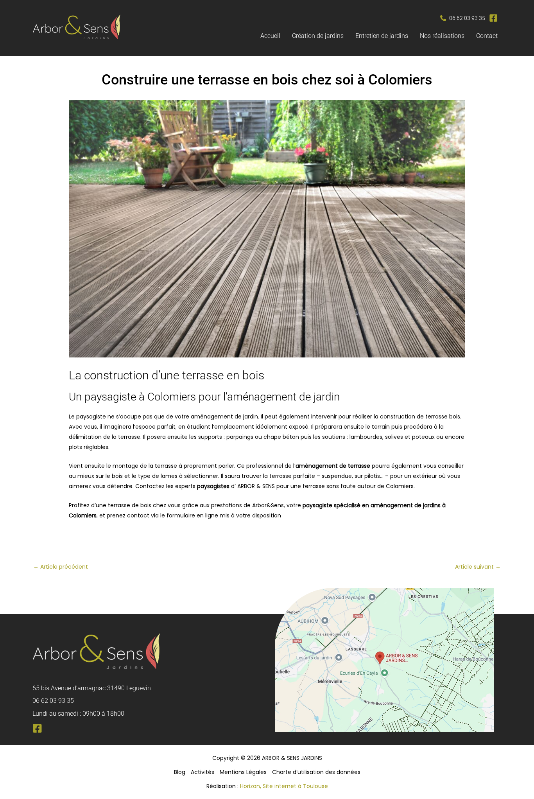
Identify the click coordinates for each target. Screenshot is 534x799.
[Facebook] (37, 728)
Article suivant (478, 567)
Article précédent (60, 567)
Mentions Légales (243, 772)
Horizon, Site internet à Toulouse (284, 786)
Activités (202, 772)
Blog (179, 772)
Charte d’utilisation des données (316, 772)
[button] (462, 18)
